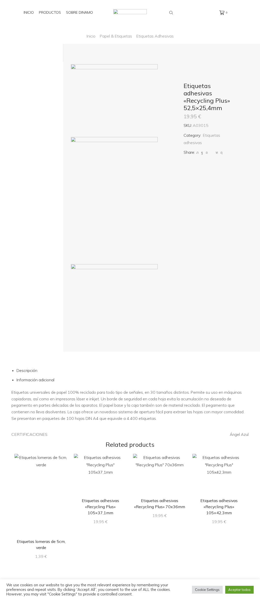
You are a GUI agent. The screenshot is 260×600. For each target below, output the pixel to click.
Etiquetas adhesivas (155, 36)
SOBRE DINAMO (79, 12)
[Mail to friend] (211, 152)
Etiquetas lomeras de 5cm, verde (41, 544)
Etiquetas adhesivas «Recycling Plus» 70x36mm (159, 503)
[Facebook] (202, 152)
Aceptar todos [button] (239, 590)
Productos (50, 12)
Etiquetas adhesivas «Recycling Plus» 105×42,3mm (219, 506)
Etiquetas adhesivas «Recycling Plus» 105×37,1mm (100, 506)
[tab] (27, 370)
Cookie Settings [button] (207, 590)
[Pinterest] (206, 152)
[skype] (220, 152)
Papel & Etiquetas (116, 36)
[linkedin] (216, 152)
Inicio (29, 12)
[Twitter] (197, 152)
